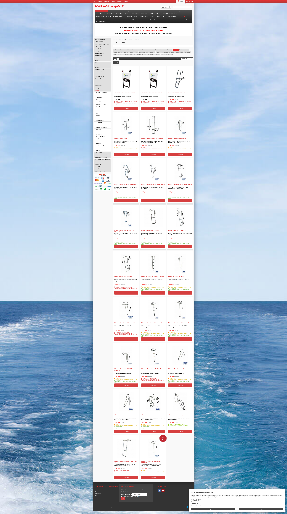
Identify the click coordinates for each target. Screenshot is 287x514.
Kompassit (120, 52)
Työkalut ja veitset (179, 52)
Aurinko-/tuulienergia (175, 11)
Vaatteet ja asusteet (172, 16)
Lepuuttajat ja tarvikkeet (155, 54)
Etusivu (96, 490)
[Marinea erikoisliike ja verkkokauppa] (117, 6)
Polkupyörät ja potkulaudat (162, 52)
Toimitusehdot (98, 493)
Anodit (146, 50)
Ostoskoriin (126, 108)
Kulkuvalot (126, 52)
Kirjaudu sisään (189, 4)
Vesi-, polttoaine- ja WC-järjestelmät (151, 19)
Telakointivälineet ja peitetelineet (131, 19)
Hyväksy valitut (213, 509)
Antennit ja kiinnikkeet (162, 11)
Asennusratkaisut (99, 13)
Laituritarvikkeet (144, 16)
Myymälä (100, 1)
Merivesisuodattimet (150, 52)
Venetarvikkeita (145, 54)
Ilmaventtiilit (151, 50)
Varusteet (182, 16)
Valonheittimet (187, 52)
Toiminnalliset (195, 500)
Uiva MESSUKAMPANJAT (101, 11)
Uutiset (126, 1)
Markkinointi (195, 503)
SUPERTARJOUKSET (113, 11)
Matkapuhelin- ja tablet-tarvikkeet (103, 16)
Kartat (126, 13)
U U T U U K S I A (152, 11)
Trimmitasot (171, 52)
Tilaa (123, 498)
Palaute (113, 1)
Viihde (163, 19)
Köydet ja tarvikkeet (134, 52)
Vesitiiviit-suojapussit (131, 50)
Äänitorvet (170, 54)
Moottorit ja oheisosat (117, 16)
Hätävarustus (119, 13)
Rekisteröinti (181, 4)
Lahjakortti (187, 19)
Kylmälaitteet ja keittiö (154, 13)
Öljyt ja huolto (172, 19)
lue (138, 496)
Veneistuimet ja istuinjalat (129, 54)
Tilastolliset (195, 502)
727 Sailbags (180, 19)
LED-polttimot (142, 52)
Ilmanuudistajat (140, 50)
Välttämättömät (196, 499)
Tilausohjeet (106, 1)
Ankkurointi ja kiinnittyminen (120, 50)
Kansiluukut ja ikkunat (183, 50)
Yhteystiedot (119, 1)
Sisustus (151, 16)
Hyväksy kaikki (261, 509)
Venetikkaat (175, 50)
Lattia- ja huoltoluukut (118, 54)
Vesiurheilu (138, 54)
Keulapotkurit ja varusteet (160, 50)
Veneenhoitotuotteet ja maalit (114, 19)
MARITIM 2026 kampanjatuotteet (127, 11)
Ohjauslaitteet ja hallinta (131, 16)
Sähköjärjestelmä (160, 16)
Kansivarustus (135, 13)
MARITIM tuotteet (100, 19)
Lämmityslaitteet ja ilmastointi (168, 13)
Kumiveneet (144, 13)
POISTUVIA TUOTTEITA (101, 21)
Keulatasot (169, 50)
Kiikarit (115, 52)
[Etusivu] (94, 1)
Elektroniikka (109, 13)
